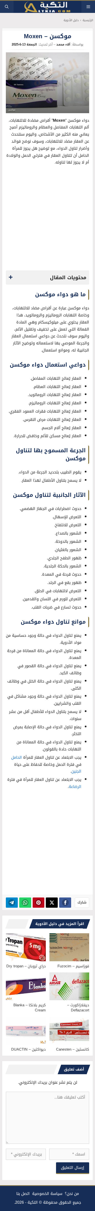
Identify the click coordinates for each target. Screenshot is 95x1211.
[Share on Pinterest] (39, 902)
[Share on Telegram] (12, 902)
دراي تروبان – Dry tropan (26, 966)
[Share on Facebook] (65, 902)
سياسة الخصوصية (47, 1193)
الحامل (16, 757)
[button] (6, 7)
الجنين (76, 771)
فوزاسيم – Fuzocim (73, 966)
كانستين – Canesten (72, 1049)
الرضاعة (75, 786)
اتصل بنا (23, 1193)
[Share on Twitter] (52, 902)
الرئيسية (88, 20)
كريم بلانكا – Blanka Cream (29, 1008)
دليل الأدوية (71, 20)
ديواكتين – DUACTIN (28, 1049)
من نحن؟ (72, 1193)
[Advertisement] (47, 219)
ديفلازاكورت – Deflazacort (78, 1008)
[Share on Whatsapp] (25, 902)
